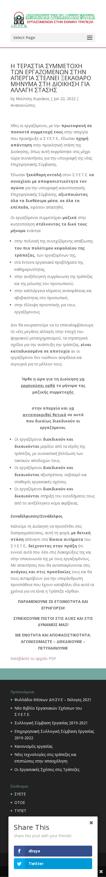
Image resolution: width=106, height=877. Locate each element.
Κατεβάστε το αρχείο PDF (33, 658)
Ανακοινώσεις (23, 105)
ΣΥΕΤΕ (20, 794)
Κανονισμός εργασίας (33, 746)
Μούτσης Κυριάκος (32, 98)
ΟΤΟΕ (19, 802)
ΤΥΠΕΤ (20, 810)
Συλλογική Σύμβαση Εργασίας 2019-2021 (51, 722)
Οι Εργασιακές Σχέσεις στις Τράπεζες (46, 769)
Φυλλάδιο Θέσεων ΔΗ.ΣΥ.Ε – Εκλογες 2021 (52, 699)
